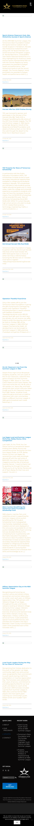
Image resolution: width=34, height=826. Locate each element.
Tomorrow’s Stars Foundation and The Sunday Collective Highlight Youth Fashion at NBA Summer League (24, 740)
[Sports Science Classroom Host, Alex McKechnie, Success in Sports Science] (17, 24)
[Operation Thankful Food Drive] (17, 287)
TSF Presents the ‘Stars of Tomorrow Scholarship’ (16, 169)
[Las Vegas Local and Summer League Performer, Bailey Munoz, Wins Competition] (17, 426)
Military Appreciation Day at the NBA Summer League (16, 587)
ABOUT (6, 725)
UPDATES (7, 734)
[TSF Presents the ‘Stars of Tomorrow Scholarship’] (17, 156)
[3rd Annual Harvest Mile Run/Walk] (17, 232)
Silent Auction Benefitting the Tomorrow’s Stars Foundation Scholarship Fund (13, 508)
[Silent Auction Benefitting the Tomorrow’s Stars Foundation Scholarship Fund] (17, 496)
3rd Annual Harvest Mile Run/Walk (15, 244)
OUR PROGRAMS (7, 729)
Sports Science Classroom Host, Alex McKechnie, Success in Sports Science (16, 36)
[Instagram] (8, 770)
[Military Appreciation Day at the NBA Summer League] (17, 575)
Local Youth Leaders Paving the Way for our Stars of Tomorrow (16, 663)
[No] (32, 820)
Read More (5, 82)
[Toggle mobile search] (31, 5)
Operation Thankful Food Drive (14, 299)
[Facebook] (3, 770)
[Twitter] (5, 770)
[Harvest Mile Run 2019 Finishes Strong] (17, 98)
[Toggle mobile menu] (31, 3)
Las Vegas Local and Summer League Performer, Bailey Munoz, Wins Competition (16, 438)
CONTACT (7, 738)
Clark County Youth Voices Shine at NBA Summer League (24, 728)
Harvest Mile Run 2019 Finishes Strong (16, 109)
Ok (17, 822)
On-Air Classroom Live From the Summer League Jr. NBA (14, 368)
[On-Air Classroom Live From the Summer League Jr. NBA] (17, 356)
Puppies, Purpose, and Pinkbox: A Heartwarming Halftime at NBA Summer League (24, 755)
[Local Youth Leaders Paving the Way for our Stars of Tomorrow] (17, 651)
